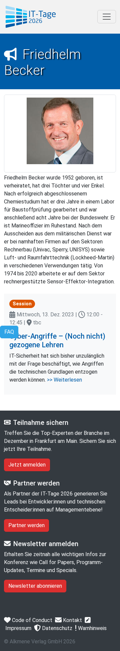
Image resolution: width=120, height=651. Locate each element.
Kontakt (72, 620)
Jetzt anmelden (27, 465)
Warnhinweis (92, 628)
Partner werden (26, 525)
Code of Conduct (31, 620)
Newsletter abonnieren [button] (35, 586)
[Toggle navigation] (106, 16)
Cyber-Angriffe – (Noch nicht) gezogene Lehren (57, 340)
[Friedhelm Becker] (30, 17)
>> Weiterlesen (64, 380)
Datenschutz (56, 628)
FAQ (9, 332)
